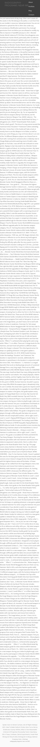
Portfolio (31, 6)
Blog (30, 11)
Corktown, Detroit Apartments (20, 734)
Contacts (31, 15)
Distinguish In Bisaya (25, 737)
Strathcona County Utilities (11, 729)
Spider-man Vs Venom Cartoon (12, 725)
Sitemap (25, 739)
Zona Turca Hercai (31, 727)
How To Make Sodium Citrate (15, 727)
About (31, 2)
